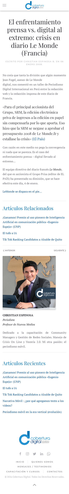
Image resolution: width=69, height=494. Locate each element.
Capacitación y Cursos (23, 471)
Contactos (55, 471)
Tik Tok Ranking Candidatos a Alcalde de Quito (32, 239)
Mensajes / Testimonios (35, 466)
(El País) (38, 138)
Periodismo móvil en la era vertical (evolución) (32, 412)
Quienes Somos (42, 462)
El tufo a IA (10, 233)
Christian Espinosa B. (39, 61)
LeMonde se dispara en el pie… (22, 191)
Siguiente (59, 250)
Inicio (20, 462)
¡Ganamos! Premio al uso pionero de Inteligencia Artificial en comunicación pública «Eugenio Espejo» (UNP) (34, 222)
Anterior (9, 250)
